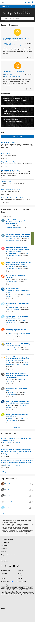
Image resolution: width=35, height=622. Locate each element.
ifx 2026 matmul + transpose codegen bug (17, 304)
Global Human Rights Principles (19, 591)
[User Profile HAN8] (3, 373)
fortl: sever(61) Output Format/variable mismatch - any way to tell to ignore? (18, 235)
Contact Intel (5, 542)
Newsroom (4, 545)
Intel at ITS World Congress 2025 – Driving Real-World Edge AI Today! (16, 438)
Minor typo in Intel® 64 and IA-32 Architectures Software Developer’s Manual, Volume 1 (17, 375)
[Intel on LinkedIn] (10, 565)
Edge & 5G (17, 442)
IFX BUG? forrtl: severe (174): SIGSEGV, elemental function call (18, 344)
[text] (26, 57)
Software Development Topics (10, 189)
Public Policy (5, 560)
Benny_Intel (7, 43)
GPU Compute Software (8, 142)
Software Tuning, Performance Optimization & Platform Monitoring (18, 334)
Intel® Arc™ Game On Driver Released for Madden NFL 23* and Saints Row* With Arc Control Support (16, 450)
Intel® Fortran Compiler (12, 240)
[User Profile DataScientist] (3, 344)
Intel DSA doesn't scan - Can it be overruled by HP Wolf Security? (16, 329)
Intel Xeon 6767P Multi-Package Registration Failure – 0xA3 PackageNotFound (16, 221)
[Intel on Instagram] (18, 565)
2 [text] (27, 57)
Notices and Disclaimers (13, 589)
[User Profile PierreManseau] (3, 248)
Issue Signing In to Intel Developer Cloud (16, 389)
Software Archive (6, 153)
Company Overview (7, 539)
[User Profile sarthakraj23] (3, 388)
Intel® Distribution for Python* (16, 321)
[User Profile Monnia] (3, 414)
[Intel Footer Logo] (3, 607)
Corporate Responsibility (8, 554)
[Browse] (6, 7)
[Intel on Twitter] (6, 565)
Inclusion (3, 557)
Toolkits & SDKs (6, 181)
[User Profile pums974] (3, 289)
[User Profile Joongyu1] (3, 220)
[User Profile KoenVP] (3, 329)
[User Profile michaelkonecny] (3, 303)
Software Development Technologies (12, 197)
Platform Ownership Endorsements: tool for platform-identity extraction (16, 39)
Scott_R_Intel (8, 74)
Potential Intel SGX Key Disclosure (13, 71)
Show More (17, 426)
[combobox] (17, 18)
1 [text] (27, 88)
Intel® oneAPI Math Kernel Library (17, 418)
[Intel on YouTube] (14, 565)
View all (3, 512)
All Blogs (3, 471)
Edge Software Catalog (8, 162)
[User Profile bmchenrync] (3, 235)
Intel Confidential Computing (12, 45)
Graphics (17, 453)
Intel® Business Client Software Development (17, 363)
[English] (29, 2)
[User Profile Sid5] (3, 357)
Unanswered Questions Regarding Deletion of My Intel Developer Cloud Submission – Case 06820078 (17, 358)
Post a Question (17, 136)
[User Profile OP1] (3, 276)
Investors (4, 548)
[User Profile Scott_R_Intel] (17, 65)
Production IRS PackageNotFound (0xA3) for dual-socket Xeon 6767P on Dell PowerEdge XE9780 (18, 249)
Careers (3, 551)
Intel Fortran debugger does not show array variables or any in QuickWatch (17, 401)
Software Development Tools (10, 170)
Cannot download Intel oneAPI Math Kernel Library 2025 (17, 414)
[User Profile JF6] (3, 401)
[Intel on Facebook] (2, 565)
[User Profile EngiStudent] (3, 316)
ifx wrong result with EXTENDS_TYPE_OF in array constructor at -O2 (18, 290)
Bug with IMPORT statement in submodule (15, 276)
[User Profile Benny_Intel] (17, 32)
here (19, 521)
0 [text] (8, 230)
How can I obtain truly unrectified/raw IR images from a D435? (17, 317)
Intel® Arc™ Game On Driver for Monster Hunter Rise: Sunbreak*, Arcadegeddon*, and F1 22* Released (17, 461)
